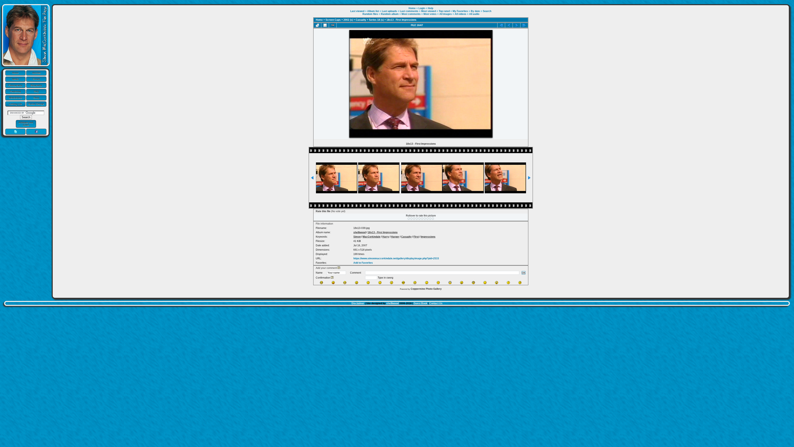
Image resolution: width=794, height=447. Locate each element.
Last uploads (389, 11)
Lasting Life (15, 104)
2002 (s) (348, 19)
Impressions (428, 236)
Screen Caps (333, 19)
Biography (36, 85)
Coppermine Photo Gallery (426, 288)
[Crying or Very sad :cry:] (391, 282)
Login (422, 8)
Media (15, 79)
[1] (408, 218)
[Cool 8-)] (403, 282)
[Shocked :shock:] (450, 282)
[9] (430, 218)
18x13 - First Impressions (401, 19)
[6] (422, 218)
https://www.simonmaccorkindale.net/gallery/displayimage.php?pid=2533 (396, 258)
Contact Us (435, 303)
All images (445, 14)
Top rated (444, 11)
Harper (395, 236)
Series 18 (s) (376, 19)
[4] (416, 218)
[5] (419, 218)
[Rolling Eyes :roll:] (473, 282)
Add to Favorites (363, 262)
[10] (433, 218)
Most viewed (428, 11)
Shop (36, 97)
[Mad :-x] (461, 282)
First (416, 236)
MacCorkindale (371, 236)
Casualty (361, 19)
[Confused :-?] (426, 282)
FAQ (36, 91)
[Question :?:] (519, 282)
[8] (427, 218)
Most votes (429, 14)
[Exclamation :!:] (508, 282)
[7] (424, 218)
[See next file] (516, 25)
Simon (357, 236)
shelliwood (359, 232)
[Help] (338, 268)
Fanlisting (15, 91)
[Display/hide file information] (325, 25)
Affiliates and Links (26, 123)
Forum (36, 79)
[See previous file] (509, 25)
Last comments (409, 11)
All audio (474, 14)
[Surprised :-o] (414, 282)
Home (15, 73)
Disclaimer (358, 303)
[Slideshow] (332, 25)
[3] (414, 218)
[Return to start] (501, 25)
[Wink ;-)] (485, 282)
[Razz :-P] (333, 282)
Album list (373, 11)
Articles (36, 73)
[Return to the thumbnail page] (317, 25)
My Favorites (460, 11)
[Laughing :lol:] (321, 282)
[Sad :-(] (379, 282)
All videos (460, 14)
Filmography (15, 85)
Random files (370, 14)
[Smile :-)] (356, 282)
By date (475, 11)
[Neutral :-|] (368, 282)
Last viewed (357, 11)
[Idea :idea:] (496, 282)
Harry (385, 236)
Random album (390, 14)
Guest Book (420, 303)
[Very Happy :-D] (344, 282)
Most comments (411, 14)
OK (523, 273)
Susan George (36, 104)
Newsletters (15, 97)
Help (430, 8)
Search (487, 11)
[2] (411, 218)
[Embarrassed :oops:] (438, 282)
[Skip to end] (524, 25)
